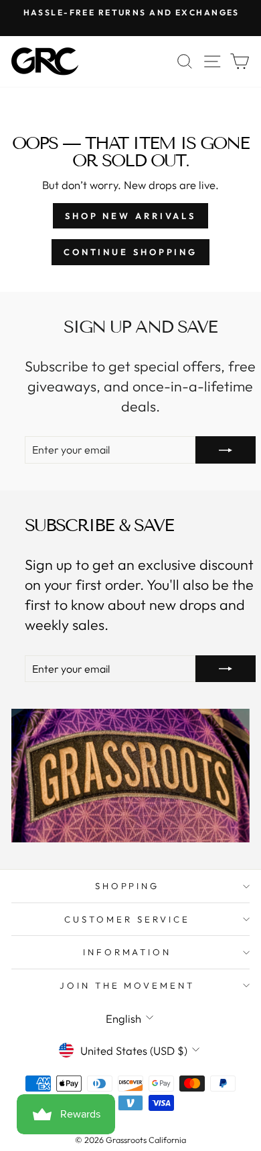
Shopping (127, 885)
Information (127, 952)
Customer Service (127, 919)
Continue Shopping (130, 251)
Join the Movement (127, 985)
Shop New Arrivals (130, 215)
